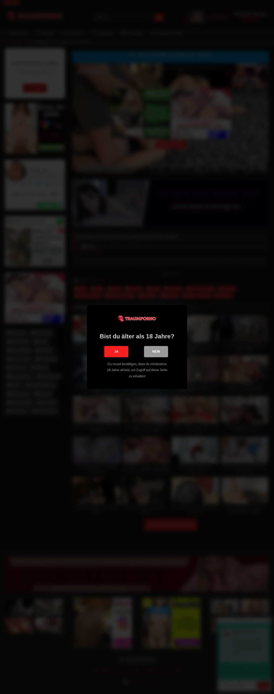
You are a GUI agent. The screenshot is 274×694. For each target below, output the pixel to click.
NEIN (156, 351)
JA (116, 351)
